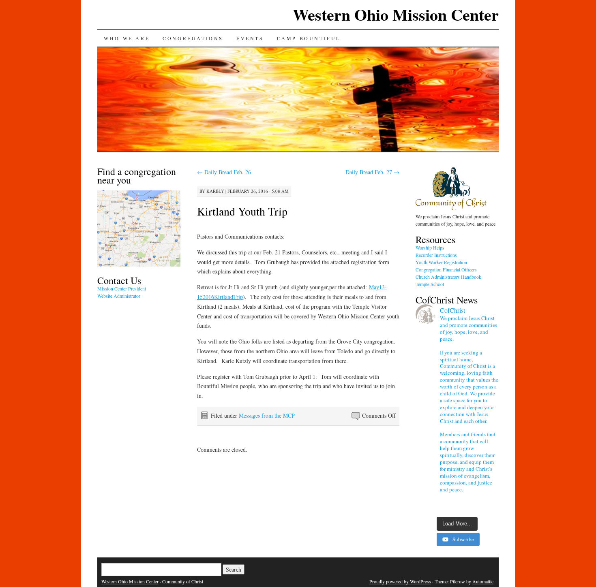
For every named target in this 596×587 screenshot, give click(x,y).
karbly (215, 191)
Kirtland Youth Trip (242, 211)
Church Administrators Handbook (448, 276)
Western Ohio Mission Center (396, 14)
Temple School (430, 284)
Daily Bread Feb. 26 (224, 172)
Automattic (482, 581)
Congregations (193, 38)
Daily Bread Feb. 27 (372, 172)
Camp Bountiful (309, 38)
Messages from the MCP (267, 415)
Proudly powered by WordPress (400, 581)
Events (250, 38)
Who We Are (127, 38)
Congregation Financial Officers (446, 269)
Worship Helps (430, 247)
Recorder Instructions (436, 255)
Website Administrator (118, 295)
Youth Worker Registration (441, 262)
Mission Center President (121, 288)
